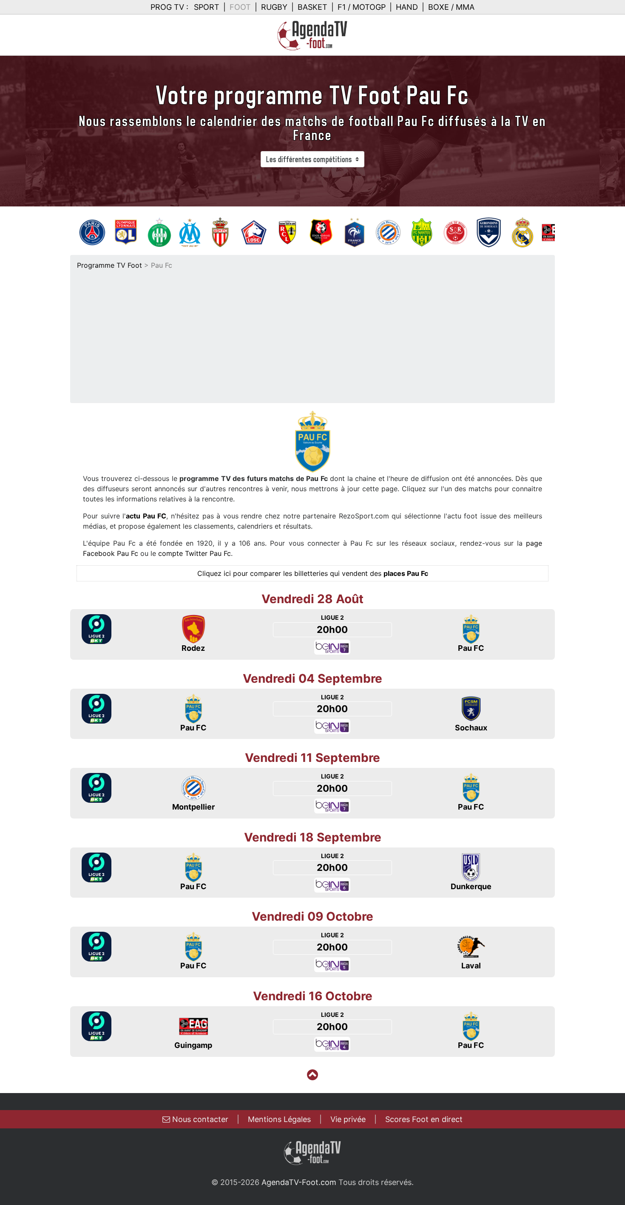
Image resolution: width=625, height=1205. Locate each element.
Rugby (274, 7)
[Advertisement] (312, 334)
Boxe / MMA (451, 7)
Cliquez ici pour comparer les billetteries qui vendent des (312, 573)
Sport (206, 7)
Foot (240, 7)
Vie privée (348, 1119)
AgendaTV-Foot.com (298, 1182)
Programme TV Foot (109, 265)
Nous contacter (199, 1119)
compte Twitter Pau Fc (194, 553)
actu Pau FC (146, 516)
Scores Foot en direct (424, 1119)
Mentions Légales (279, 1119)
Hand (407, 7)
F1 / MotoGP (362, 7)
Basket (312, 7)
